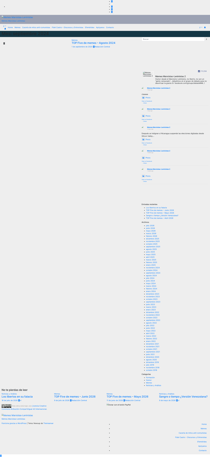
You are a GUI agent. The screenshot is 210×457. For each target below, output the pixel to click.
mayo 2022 (151, 331)
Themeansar (48, 423)
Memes (17, 27)
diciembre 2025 (152, 239)
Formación (150, 377)
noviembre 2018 (152, 367)
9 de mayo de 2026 (167, 400)
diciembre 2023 (152, 294)
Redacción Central (102, 47)
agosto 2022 (151, 323)
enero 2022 (151, 341)
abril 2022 (150, 333)
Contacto (110, 27)
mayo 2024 (151, 283)
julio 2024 (150, 278)
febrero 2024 (151, 289)
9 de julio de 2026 (62, 400)
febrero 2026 (151, 236)
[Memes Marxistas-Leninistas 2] (148, 74)
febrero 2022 (151, 338)
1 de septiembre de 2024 (82, 47)
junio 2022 (150, 328)
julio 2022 (150, 325)
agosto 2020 (151, 360)
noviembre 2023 (153, 296)
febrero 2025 (151, 262)
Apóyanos (100, 27)
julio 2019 (150, 365)
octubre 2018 (151, 370)
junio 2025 (150, 252)
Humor (149, 380)
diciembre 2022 (152, 312)
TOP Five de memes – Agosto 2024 (93, 42)
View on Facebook (147, 101)
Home (10, 27)
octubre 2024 (151, 270)
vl (20, 400)
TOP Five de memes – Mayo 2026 (160, 213)
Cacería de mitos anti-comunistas (36, 27)
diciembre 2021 (152, 344)
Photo (148, 98)
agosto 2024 (151, 275)
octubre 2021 (151, 349)
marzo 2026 (151, 233)
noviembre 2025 (153, 241)
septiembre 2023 (153, 302)
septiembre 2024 (153, 273)
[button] (4, 26)
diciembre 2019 (152, 362)
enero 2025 (151, 265)
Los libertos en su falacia (156, 207)
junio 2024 (150, 281)
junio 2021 (150, 354)
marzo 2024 (151, 286)
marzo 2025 (151, 260)
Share (145, 103)
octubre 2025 (151, 244)
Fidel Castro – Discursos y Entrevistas (67, 27)
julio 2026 (150, 225)
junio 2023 (150, 304)
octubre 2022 (151, 317)
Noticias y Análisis (153, 385)
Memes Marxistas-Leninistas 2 (158, 88)
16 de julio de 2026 (10, 400)
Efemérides (89, 27)
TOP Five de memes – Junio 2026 (160, 210)
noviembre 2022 (153, 315)
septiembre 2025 (153, 246)
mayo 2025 (151, 254)
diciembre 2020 (152, 357)
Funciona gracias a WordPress (14, 423)
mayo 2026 (151, 231)
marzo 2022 (151, 336)
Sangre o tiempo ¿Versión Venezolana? (162, 215)
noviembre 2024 (153, 268)
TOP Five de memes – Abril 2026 (159, 218)
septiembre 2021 (153, 352)
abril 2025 (150, 257)
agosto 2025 (151, 249)
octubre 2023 (151, 299)
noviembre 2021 (152, 346)
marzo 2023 (151, 307)
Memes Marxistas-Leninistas (13, 21)
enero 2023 (151, 310)
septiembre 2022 (153, 320)
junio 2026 (150, 228)
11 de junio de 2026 (115, 400)
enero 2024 (151, 291)
